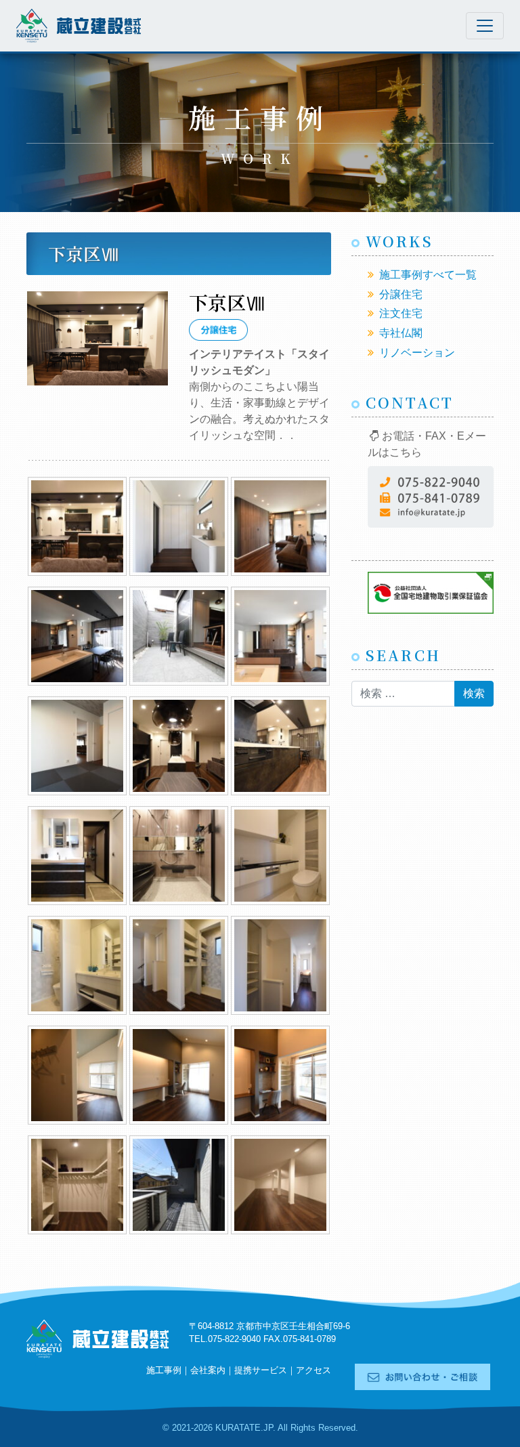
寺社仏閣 (400, 333)
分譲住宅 (400, 294)
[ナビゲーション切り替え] (485, 25)
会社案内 (207, 1370)
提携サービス (260, 1370)
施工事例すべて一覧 (428, 274)
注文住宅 (400, 313)
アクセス (313, 1370)
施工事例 (163, 1370)
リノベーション (417, 352)
